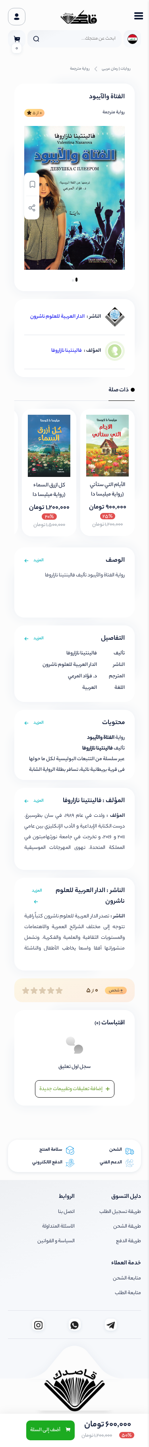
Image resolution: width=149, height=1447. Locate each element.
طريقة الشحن (127, 1226)
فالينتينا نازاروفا (66, 351)
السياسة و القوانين (56, 1241)
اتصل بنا (66, 1212)
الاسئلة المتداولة (58, 1226)
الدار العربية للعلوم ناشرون (57, 317)
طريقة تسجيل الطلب (120, 1212)
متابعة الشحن (127, 1278)
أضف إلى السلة (45, 1430)
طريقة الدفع (128, 1241)
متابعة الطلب (128, 1293)
